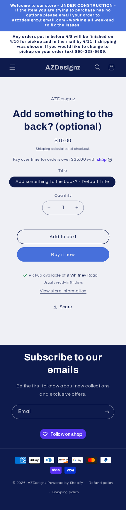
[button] (12, 67)
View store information (63, 291)
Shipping (43, 148)
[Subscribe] (107, 412)
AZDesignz (37, 482)
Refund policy (101, 482)
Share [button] (66, 307)
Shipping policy (65, 492)
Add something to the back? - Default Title (62, 181)
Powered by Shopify (65, 482)
